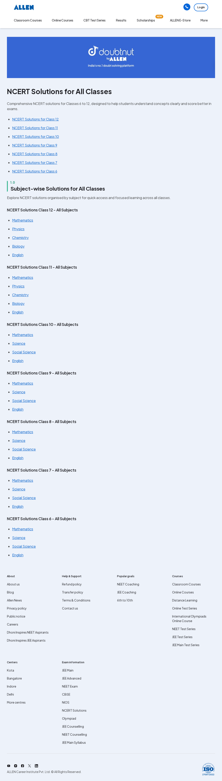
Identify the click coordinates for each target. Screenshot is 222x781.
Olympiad (69, 718)
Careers (12, 624)
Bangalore (14, 678)
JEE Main (67, 670)
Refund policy (72, 584)
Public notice (16, 616)
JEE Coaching (126, 592)
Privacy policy (17, 608)
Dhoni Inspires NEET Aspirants (28, 632)
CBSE (66, 694)
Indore (11, 686)
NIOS (65, 702)
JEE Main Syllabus (74, 742)
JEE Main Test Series (185, 645)
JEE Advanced (71, 678)
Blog (10, 592)
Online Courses (183, 592)
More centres (16, 702)
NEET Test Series (184, 629)
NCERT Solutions (74, 710)
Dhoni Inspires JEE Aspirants (26, 640)
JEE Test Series (182, 637)
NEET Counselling (74, 734)
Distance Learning (184, 600)
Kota (10, 670)
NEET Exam (70, 686)
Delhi (10, 694)
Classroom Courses (28, 20)
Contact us (70, 608)
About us (13, 584)
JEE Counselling (73, 726)
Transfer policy (72, 592)
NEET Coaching (128, 584)
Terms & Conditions (76, 600)
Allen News (14, 600)
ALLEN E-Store (180, 20)
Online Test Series (184, 608)
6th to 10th (125, 600)
